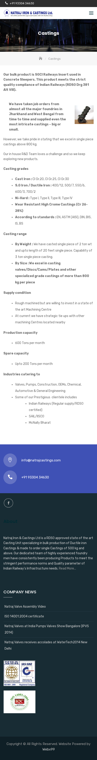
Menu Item (8, 502)
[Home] (41, 58)
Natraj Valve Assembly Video (25, 607)
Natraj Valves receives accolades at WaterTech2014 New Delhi (46, 645)
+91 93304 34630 (22, 3)
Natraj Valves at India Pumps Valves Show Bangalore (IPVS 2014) (47, 629)
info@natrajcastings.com (41, 460)
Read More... (67, 568)
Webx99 (48, 749)
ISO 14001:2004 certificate (24, 616)
